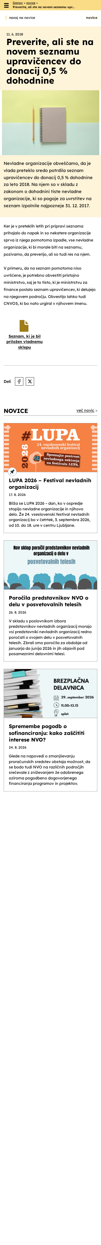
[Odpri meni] (6, 5)
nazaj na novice (22, 17)
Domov (18, 3)
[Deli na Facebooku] (19, 381)
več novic (85, 410)
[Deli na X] (30, 381)
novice (30, 3)
